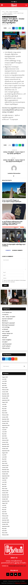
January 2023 (5, 467)
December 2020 (5, 520)
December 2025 (5, 394)
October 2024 (5, 423)
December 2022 (5, 469)
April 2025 (4, 410)
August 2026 (5, 377)
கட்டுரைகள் (5, 329)
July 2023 (4, 455)
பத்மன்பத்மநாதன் (6, 344)
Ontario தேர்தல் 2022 (7, 312)
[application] (14, 132)
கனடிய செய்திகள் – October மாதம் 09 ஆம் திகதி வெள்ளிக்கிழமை (14, 160)
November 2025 (5, 396)
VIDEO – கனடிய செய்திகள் (8, 316)
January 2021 (5, 518)
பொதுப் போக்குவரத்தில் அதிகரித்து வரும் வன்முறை (13, 245)
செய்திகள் (14, 16)
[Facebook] (7, 574)
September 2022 (5, 476)
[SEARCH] (24, 366)
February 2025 (5, 415)
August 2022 (5, 478)
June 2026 (4, 381)
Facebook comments (17, 250)
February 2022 (5, 490)
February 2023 (5, 465)
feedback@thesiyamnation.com (17, 566)
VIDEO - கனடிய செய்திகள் (7, 16)
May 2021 (4, 509)
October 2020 (5, 524)
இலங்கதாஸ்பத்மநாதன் (8, 325)
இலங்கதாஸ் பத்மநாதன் (8, 323)
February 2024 (5, 440)
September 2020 (5, 526)
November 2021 (5, 497)
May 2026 (4, 383)
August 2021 (4, 503)
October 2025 (5, 398)
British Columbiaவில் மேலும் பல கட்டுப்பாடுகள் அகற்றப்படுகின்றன (11, 200)
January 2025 (5, 417)
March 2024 (4, 438)
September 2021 (5, 501)
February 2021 (5, 516)
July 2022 (4, 480)
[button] (14, 132)
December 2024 (5, 419)
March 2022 (4, 488)
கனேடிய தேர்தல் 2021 (7, 333)
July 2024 (4, 429)
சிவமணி (4, 337)
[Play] (4, 137)
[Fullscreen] (24, 137)
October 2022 (5, 474)
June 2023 (4, 457)
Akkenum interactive (21, 583)
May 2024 (4, 434)
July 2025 (4, 404)
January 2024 (5, 442)
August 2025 (5, 402)
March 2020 (4, 532)
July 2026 (4, 379)
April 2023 (4, 461)
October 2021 (5, 499)
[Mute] (21, 137)
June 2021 (4, 507)
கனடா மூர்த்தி (5, 331)
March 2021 (4, 514)
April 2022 (4, 486)
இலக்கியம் (5, 321)
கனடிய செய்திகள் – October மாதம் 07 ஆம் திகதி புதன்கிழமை (14, 152)
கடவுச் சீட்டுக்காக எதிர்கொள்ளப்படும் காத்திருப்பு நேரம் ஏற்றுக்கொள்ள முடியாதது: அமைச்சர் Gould (12, 223)
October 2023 (5, 448)
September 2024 (5, 425)
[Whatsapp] (19, 574)
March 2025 (4, 413)
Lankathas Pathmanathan (14, 173)
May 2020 (4, 528)
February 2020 (5, 535)
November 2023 (5, 446)
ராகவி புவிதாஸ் (6, 346)
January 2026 (5, 392)
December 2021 (5, 495)
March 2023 (4, 463)
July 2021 (4, 505)
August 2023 (5, 453)
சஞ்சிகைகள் (5, 335)
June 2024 (4, 432)
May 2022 (4, 484)
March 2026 (4, 387)
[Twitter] (11, 574)
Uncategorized (5, 314)
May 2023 (4, 459)
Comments (8, 250)
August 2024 (5, 427)
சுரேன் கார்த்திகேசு (6, 340)
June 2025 (4, 406)
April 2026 (4, 385)
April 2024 (4, 436)
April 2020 (4, 530)
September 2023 (5, 450)
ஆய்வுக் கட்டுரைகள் (7, 319)
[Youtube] (15, 574)
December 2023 (5, 444)
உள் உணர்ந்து (5, 327)
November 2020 (5, 522)
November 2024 (5, 421)
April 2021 (4, 511)
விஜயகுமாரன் (6, 348)
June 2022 (4, 482)
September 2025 (5, 400)
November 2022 (5, 472)
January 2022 (5, 492)
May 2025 (4, 408)
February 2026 (5, 389)
